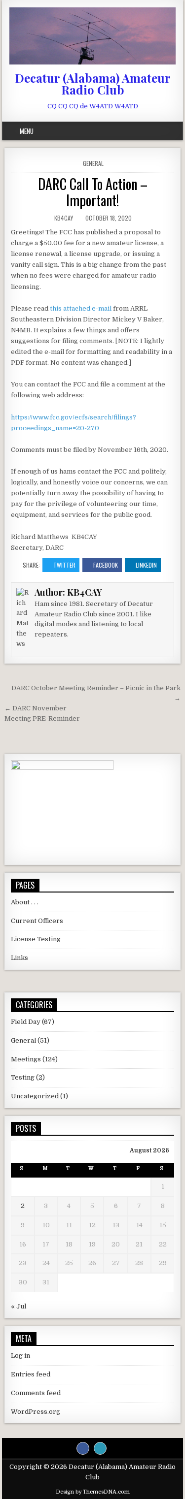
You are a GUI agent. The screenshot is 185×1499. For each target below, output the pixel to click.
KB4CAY (63, 218)
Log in (20, 1355)
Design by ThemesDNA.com (93, 1492)
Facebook (105, 565)
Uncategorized (35, 1096)
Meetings (26, 1059)
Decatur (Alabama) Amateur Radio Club (93, 83)
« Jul (18, 1306)
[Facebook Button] (82, 1448)
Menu (27, 131)
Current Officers (37, 921)
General (93, 163)
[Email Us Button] (100, 1448)
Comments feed (36, 1393)
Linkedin (146, 565)
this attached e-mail (80, 308)
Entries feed (30, 1374)
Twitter (64, 565)
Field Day (25, 1021)
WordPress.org (35, 1411)
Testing (23, 1077)
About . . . (24, 902)
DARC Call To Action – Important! (93, 192)
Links (19, 957)
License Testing (36, 939)
